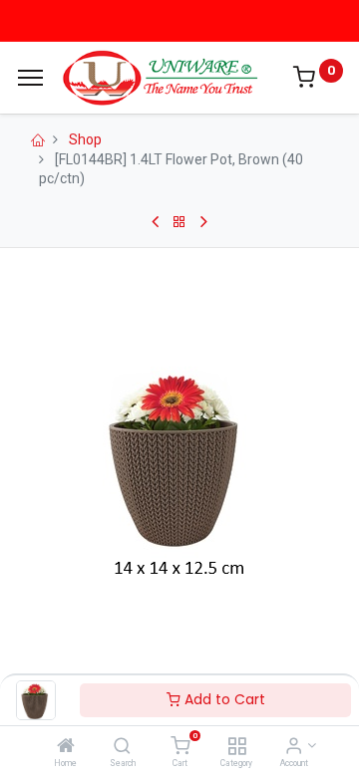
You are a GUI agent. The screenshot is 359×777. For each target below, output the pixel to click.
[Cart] (180, 747)
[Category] (236, 747)
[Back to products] (179, 222)
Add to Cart (222, 699)
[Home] (66, 747)
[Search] (122, 747)
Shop (85, 139)
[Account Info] (293, 747)
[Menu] (30, 78)
